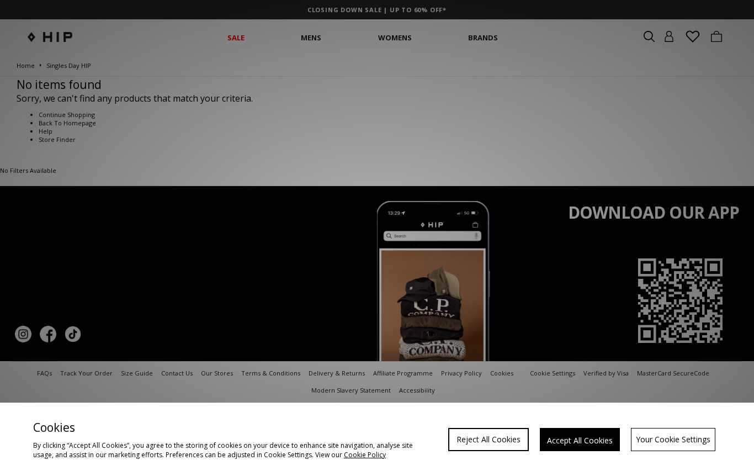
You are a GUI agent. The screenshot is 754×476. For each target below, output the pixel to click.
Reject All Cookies (488, 439)
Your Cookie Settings (673, 439)
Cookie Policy (365, 454)
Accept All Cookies (580, 440)
